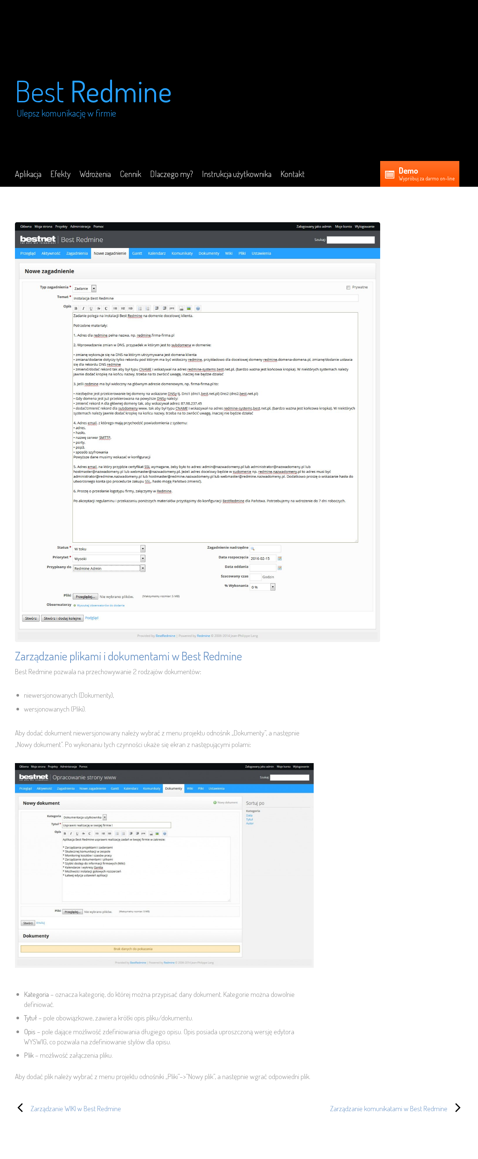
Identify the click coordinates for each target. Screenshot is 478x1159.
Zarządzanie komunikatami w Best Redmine (349, 1108)
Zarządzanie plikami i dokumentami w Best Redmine (128, 655)
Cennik (130, 173)
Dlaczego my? (171, 173)
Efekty (60, 173)
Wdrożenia (95, 173)
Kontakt (292, 173)
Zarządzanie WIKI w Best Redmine (68, 1108)
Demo (408, 170)
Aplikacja (28, 173)
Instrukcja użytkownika (236, 173)
